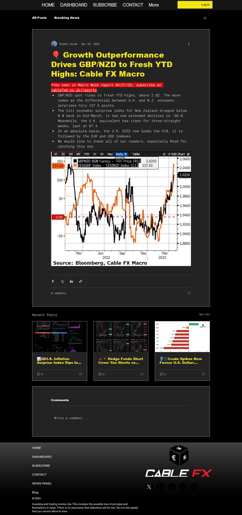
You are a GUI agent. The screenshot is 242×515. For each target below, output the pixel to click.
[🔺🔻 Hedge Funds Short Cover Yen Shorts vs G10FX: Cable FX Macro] (121, 336)
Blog (35, 492)
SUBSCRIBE (41, 465)
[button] (205, 17)
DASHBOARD (42, 457)
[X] (149, 487)
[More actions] (188, 43)
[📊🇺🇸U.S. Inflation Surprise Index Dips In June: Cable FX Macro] (59, 336)
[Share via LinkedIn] (71, 281)
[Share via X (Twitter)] (62, 281)
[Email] (183, 487)
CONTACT (39, 474)
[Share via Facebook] (53, 281)
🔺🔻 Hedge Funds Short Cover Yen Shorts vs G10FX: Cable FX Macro (120, 361)
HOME (36, 448)
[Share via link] (80, 281)
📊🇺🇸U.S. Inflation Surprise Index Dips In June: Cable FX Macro (57, 361)
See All (204, 314)
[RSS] (171, 487)
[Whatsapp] (194, 487)
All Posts (39, 17)
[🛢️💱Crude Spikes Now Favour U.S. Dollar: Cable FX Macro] (182, 336)
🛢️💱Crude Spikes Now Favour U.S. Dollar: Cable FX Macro (181, 361)
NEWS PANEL (42, 483)
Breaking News (66, 17)
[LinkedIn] (160, 487)
